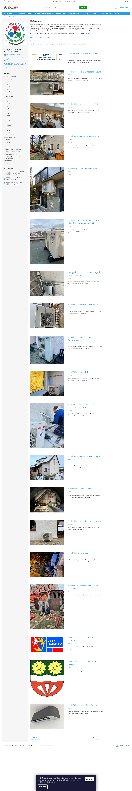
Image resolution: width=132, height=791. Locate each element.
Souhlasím (89, 779)
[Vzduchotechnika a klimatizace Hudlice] (47, 83)
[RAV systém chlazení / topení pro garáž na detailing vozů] (47, 283)
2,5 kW (8, 84)
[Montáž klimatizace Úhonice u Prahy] (47, 500)
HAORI (8, 116)
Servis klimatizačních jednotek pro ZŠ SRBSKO (83, 663)
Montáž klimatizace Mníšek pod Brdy (83, 104)
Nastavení (42, 787)
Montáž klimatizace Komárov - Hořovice (84, 521)
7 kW (8, 113)
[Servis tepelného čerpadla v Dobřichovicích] (47, 349)
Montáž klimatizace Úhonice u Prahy (82, 488)
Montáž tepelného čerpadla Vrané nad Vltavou (83, 138)
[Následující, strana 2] (97, 737)
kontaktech (90, 33)
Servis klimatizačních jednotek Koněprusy (80, 639)
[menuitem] (9, 13)
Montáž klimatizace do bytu (79, 372)
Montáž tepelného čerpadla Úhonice (82, 304)
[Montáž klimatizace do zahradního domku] (47, 189)
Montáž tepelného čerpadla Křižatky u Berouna (83, 458)
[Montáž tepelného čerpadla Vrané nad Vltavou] (47, 147)
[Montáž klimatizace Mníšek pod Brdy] (47, 115)
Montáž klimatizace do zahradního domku (82, 170)
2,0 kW (8, 82)
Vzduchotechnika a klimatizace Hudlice (84, 71)
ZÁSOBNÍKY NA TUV (11, 154)
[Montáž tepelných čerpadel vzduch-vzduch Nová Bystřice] (47, 425)
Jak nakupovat (57, 1)
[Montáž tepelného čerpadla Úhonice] (47, 316)
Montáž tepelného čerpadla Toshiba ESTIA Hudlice (82, 587)
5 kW (8, 108)
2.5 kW (8, 118)
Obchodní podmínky (70, 1)
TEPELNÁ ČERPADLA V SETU (13, 152)
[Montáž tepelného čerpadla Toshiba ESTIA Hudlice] (47, 606)
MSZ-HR (8, 140)
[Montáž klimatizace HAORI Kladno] (47, 716)
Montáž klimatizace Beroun (79, 553)
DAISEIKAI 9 (9, 125)
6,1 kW (8, 111)
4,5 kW (8, 132)
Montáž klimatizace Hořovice (12, 54)
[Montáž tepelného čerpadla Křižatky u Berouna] (47, 467)
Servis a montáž (8, 161)
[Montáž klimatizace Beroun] (47, 564)
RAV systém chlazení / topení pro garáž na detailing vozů (84, 274)
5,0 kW (8, 91)
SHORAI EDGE (9, 96)
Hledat (83, 7)
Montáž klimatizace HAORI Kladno (82, 705)
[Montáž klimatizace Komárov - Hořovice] (47, 532)
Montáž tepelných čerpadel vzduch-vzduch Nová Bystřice (82, 406)
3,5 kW (8, 103)
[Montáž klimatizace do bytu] (47, 383)
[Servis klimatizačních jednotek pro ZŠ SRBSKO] (47, 678)
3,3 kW (8, 86)
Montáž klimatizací (11, 135)
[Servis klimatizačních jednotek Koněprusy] (47, 644)
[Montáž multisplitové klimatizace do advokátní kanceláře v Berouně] (47, 241)
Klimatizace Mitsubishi (10, 137)
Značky (6, 163)
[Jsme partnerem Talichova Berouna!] (47, 57)
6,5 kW (8, 94)
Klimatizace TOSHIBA (10, 77)
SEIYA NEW (9, 79)
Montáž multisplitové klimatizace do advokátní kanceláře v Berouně (83, 222)
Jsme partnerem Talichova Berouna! (82, 53)
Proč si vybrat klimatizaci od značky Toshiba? (14, 58)
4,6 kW (8, 106)
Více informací (51, 782)
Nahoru (35, 738)
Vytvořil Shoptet (124, 746)
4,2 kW (8, 89)
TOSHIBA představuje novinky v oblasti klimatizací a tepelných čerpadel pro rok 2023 (15, 64)
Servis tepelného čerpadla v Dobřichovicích (79, 338)
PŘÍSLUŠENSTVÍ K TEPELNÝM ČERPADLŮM (13, 157)
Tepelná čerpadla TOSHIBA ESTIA (13, 149)
